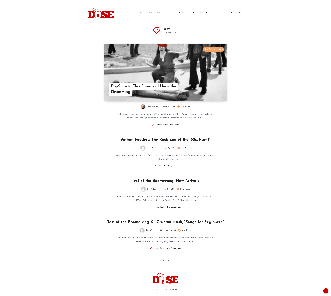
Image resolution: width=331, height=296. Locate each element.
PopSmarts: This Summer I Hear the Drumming (143, 89)
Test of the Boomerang (170, 207)
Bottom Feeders (164, 166)
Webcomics (184, 13)
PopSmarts (175, 125)
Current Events (200, 13)
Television (161, 13)
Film (151, 13)
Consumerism (218, 13)
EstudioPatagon (174, 289)
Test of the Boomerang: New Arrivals (165, 181)
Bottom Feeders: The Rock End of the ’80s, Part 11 (165, 140)
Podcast (232, 13)
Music (143, 13)
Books (173, 13)
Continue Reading (215, 93)
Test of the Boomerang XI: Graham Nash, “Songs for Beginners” (165, 222)
